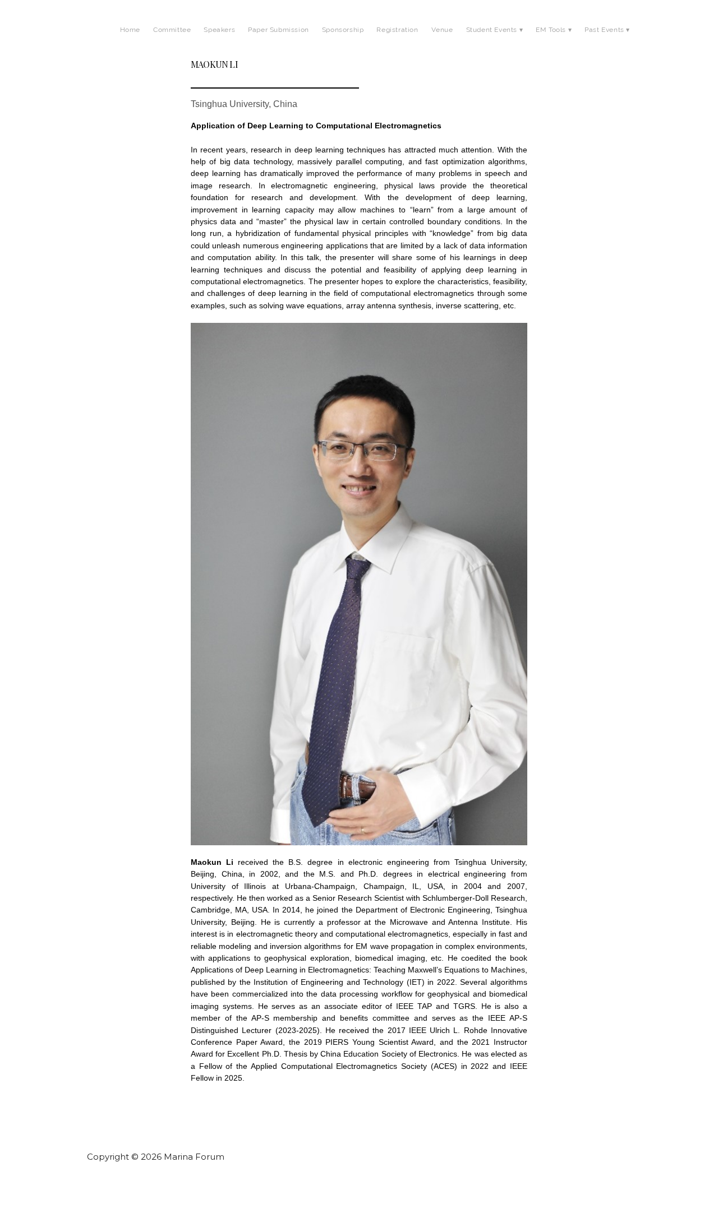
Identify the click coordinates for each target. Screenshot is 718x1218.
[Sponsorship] (343, 42)
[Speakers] (219, 42)
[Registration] (397, 42)
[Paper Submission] (278, 42)
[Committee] (172, 42)
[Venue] (442, 42)
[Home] (130, 42)
